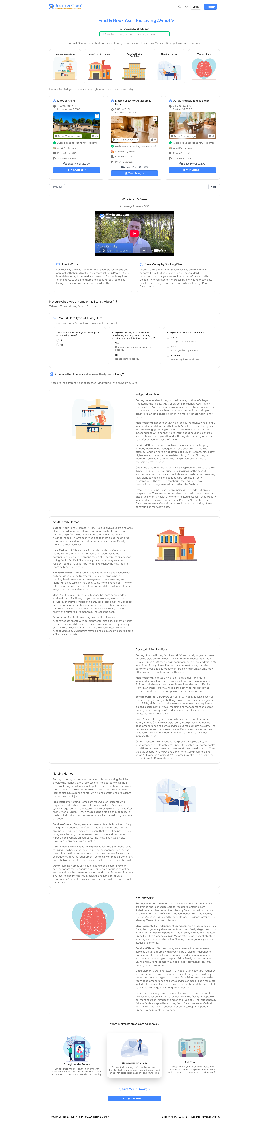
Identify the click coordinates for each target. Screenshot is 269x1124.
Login (196, 6)
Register (210, 6)
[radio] (57, 340)
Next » (214, 186)
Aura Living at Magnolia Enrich (191, 100)
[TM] (65, 7)
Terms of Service (58, 1116)
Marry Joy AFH (66, 100)
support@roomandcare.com (205, 1116)
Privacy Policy (76, 1116)
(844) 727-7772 (179, 1116)
